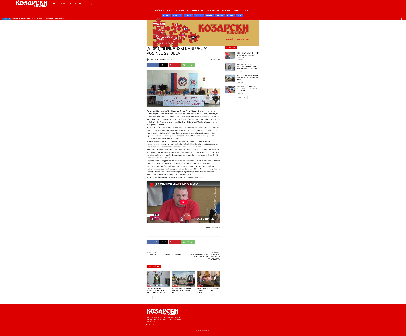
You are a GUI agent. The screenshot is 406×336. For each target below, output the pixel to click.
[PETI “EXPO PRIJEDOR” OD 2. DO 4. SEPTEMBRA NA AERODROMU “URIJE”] (183, 279)
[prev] (399, 19)
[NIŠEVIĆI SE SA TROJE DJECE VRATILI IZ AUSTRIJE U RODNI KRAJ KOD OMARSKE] (208, 279)
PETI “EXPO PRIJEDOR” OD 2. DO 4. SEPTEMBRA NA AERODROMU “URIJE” (182, 291)
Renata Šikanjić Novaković (158, 59)
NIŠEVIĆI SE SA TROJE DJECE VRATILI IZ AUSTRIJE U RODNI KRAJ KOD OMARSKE (41, 19)
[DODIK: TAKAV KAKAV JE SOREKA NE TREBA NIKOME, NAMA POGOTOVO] (230, 55)
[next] (402, 19)
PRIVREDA (175, 286)
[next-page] (151, 297)
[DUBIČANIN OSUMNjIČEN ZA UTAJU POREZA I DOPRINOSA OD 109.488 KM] (230, 89)
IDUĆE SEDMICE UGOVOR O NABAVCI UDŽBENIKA (164, 255)
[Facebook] (70, 3)
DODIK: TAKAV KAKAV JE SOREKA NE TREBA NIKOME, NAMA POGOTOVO (248, 55)
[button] (90, 3)
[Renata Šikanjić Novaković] (148, 59)
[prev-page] (148, 297)
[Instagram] (75, 3)
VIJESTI (149, 286)
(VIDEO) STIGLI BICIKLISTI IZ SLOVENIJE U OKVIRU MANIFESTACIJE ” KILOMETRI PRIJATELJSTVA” (205, 257)
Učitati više (241, 97)
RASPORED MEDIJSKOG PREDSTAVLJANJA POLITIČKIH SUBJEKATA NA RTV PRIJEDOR (156, 291)
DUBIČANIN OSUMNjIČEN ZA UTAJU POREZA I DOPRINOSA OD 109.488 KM (248, 89)
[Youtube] (80, 3)
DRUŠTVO (200, 286)
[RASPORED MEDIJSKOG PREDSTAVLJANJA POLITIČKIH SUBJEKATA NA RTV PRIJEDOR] (158, 279)
